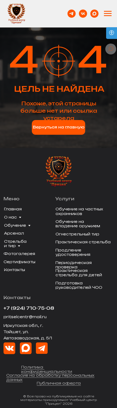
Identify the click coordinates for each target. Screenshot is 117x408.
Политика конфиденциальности (46, 369)
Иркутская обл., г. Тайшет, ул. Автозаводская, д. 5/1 (28, 331)
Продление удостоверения (73, 252)
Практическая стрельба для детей (79, 272)
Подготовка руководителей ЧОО (79, 285)
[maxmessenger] (94, 14)
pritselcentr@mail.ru (25, 317)
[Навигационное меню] (108, 13)
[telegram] (71, 14)
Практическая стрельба (83, 242)
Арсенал (14, 233)
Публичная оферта (59, 383)
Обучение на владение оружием (78, 223)
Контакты (14, 270)
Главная (13, 209)
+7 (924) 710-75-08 (29, 308)
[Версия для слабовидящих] (111, 33)
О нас (10, 217)
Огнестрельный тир (77, 234)
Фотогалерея (19, 253)
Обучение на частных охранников (79, 211)
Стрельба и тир (15, 243)
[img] (26, 348)
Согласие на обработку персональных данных (50, 377)
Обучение (15, 225)
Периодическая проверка (74, 264)
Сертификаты (19, 262)
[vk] (83, 14)
